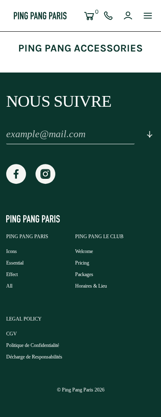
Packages (84, 274)
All (9, 286)
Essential (15, 263)
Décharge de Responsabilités (34, 357)
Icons (11, 251)
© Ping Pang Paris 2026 (80, 390)
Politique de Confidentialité (32, 345)
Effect (12, 274)
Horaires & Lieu (91, 286)
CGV (11, 334)
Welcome (84, 251)
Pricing (82, 263)
